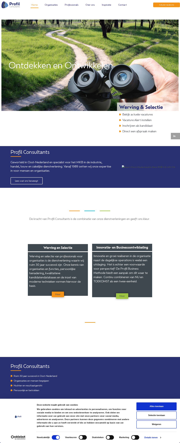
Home (34, 4)
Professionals (71, 4)
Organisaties (51, 4)
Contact (122, 4)
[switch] (83, 437)
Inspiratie (106, 4)
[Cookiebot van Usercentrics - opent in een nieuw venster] (18, 437)
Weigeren (156, 424)
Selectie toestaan (156, 415)
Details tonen (151, 437)
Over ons (90, 4)
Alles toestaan (157, 406)
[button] (175, 136)
